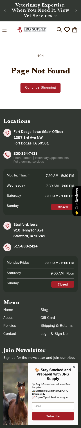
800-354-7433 (26, 153)
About (8, 318)
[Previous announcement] (5, 11)
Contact (9, 334)
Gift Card (47, 318)
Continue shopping (40, 88)
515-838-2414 (26, 246)
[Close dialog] (74, 367)
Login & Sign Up (54, 334)
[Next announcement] (76, 11)
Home (8, 310)
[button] (4, 30)
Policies (9, 326)
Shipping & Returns (56, 326)
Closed (63, 207)
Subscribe (53, 416)
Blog (44, 310)
